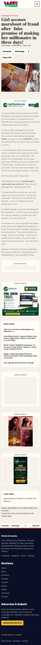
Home (3, 568)
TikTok (23, 556)
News (3, 571)
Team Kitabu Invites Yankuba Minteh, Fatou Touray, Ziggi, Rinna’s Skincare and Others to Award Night (20, 338)
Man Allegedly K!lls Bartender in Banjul (19, 362)
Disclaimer (17, 641)
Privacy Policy (6, 641)
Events (4, 586)
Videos (4, 589)
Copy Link (7, 57)
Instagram (15, 556)
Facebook (7, 51)
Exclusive (5, 575)
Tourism (4, 582)
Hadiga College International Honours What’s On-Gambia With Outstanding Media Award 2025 (20, 356)
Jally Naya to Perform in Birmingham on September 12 (19, 330)
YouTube (30, 556)
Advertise (5, 593)
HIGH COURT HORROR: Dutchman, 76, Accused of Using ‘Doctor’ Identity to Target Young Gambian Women (20, 347)
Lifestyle (4, 579)
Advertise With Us (12, 623)
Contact (4, 596)
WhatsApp (19, 51)
